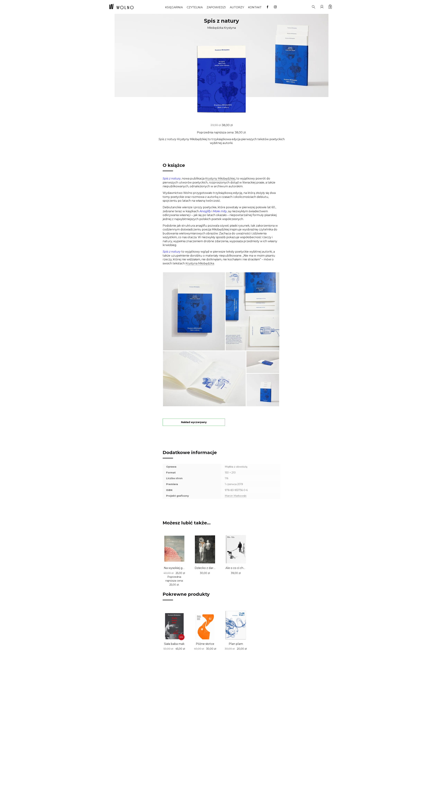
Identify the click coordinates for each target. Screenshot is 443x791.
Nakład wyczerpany (194, 422)
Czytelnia (195, 7)
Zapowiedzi (216, 7)
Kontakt (255, 7)
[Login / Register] (321, 6)
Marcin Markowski (235, 495)
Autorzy (237, 7)
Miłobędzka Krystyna (221, 27)
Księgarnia (174, 7)
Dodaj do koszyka (167, 584)
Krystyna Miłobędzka (200, 263)
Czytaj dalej (198, 573)
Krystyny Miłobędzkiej (220, 178)
